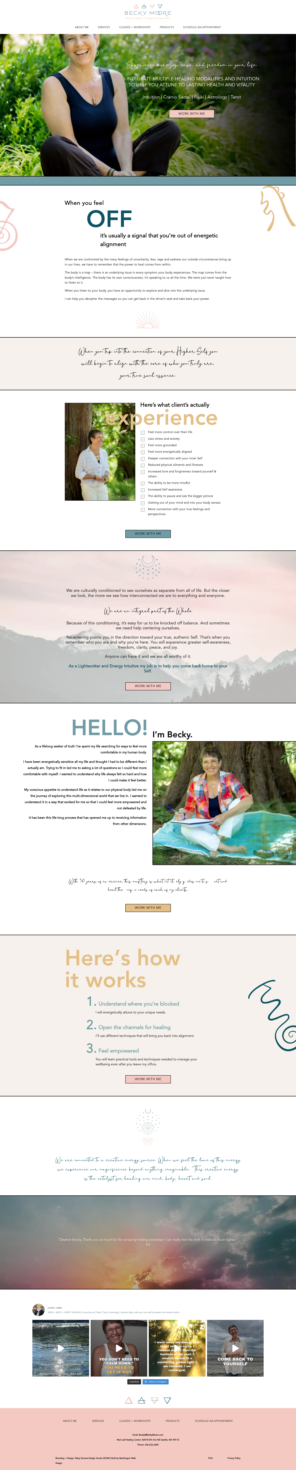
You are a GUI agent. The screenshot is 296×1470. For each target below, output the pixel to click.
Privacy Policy (234, 1458)
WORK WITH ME (192, 114)
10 (159, 1281)
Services (104, 27)
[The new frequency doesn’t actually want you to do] (235, 1348)
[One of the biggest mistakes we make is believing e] (119, 1348)
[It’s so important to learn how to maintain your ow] (177, 1348)
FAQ (210, 1458)
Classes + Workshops (135, 27)
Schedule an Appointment (202, 27)
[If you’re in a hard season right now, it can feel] (60, 1348)
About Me (82, 27)
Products (167, 27)
